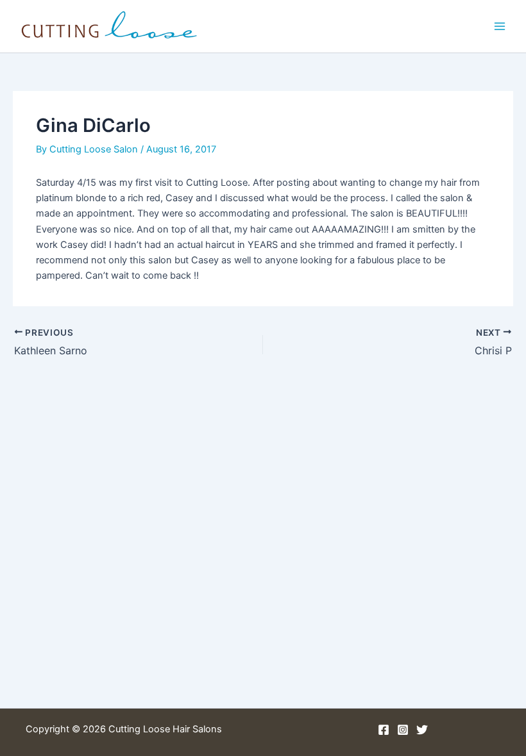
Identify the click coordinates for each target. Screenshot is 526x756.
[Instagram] (403, 729)
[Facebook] (383, 729)
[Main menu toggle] (499, 26)
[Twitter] (422, 729)
